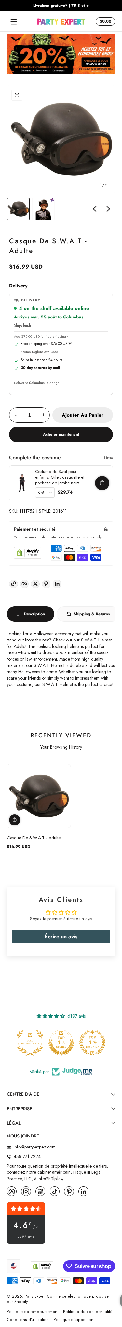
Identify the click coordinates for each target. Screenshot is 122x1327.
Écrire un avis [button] (61, 936)
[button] (104, 22)
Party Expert (35, 1296)
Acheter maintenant (61, 434)
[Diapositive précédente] (95, 209)
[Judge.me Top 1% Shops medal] (61, 1043)
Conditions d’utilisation (28, 1319)
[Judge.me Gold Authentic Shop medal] (30, 1043)
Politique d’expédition (73, 1319)
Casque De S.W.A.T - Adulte (34, 838)
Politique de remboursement (32, 1312)
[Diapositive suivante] (108, 209)
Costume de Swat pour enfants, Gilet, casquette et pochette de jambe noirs (59, 477)
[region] (61, 5)
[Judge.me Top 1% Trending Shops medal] (92, 1043)
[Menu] (13, 22)
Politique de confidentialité (87, 1312)
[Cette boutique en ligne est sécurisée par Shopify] (27, 553)
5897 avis (25, 1236)
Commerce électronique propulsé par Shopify (58, 1299)
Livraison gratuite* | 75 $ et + (61, 5)
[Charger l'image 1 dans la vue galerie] (18, 209)
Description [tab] (34, 614)
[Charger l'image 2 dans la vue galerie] (43, 209)
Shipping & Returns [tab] (92, 614)
